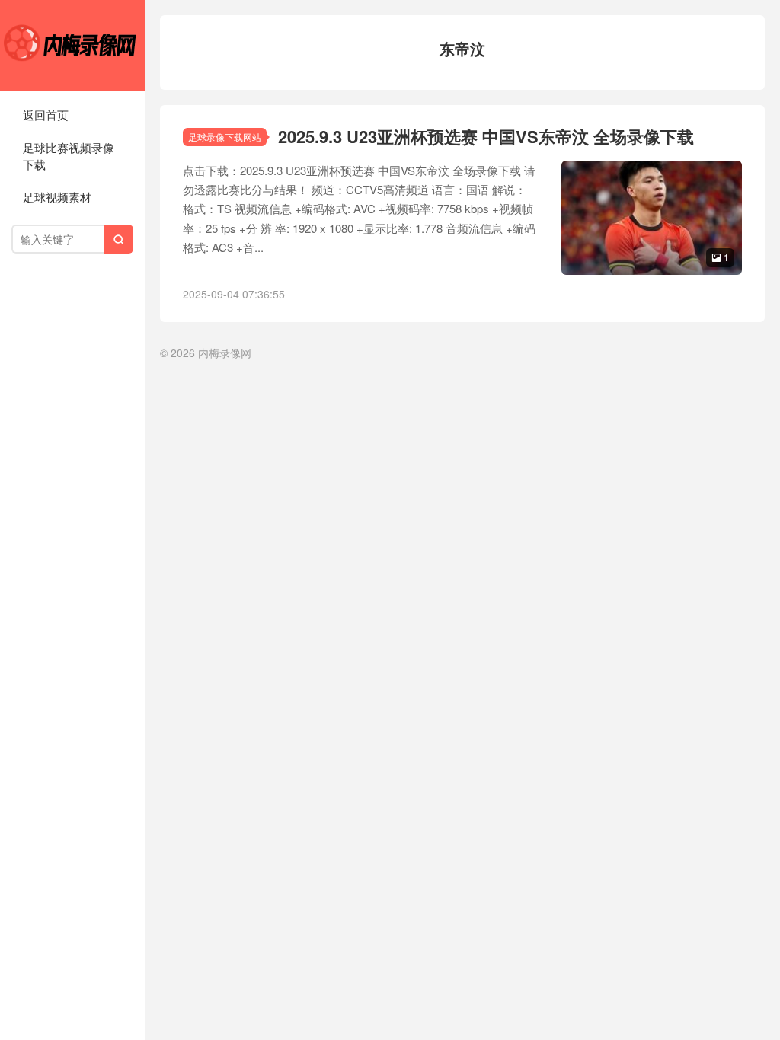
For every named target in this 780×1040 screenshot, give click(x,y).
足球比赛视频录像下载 (68, 156)
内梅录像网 (72, 45)
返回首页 (46, 115)
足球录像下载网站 (224, 136)
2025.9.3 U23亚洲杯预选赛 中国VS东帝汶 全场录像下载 (486, 136)
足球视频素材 (57, 197)
